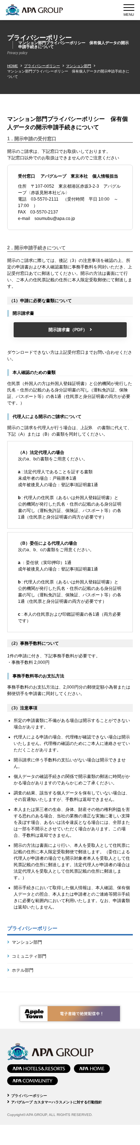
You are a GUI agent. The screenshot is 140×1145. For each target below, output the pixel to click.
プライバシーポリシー (42, 66)
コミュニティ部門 (29, 956)
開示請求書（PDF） (67, 329)
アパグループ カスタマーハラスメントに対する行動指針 (56, 1102)
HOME (12, 66)
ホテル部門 (22, 970)
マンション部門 (78, 66)
